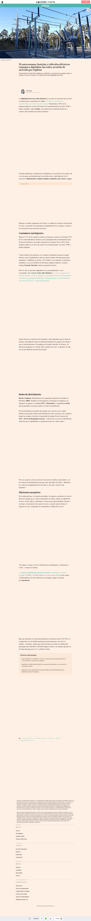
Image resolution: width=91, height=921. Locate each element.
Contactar (19, 845)
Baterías (58, 738)
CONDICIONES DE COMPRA (22, 891)
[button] (41, 918)
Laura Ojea (29, 90)
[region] (33, 81)
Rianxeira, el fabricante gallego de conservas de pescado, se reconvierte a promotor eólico (44, 665)
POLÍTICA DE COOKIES (21, 894)
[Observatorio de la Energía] (45, 5)
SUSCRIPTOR (19, 857)
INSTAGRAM (19, 873)
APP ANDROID (19, 833)
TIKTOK (18, 875)
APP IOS (18, 831)
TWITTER (18, 867)
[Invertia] (51, 1)
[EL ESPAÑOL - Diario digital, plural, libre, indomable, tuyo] (41, 1)
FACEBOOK (18, 870)
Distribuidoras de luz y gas (26, 740)
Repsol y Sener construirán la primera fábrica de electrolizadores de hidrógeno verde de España (43, 671)
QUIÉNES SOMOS (20, 836)
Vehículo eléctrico (27, 738)
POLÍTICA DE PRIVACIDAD (22, 888)
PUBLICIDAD (19, 854)
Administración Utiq (22, 899)
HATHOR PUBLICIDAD (21, 849)
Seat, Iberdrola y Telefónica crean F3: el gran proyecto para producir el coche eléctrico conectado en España (44, 659)
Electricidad (51, 738)
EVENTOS (18, 852)
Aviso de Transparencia (22, 897)
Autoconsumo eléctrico (40, 738)
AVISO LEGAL (19, 886)
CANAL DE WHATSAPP (21, 839)
